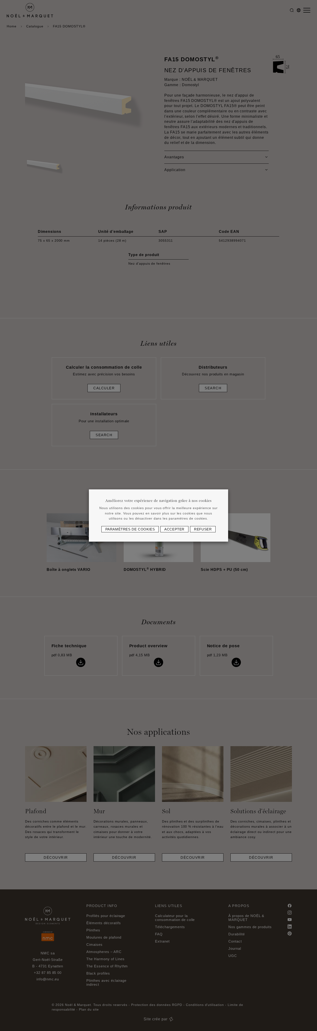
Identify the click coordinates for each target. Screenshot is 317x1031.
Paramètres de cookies (130, 529)
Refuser (203, 529)
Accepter (174, 529)
